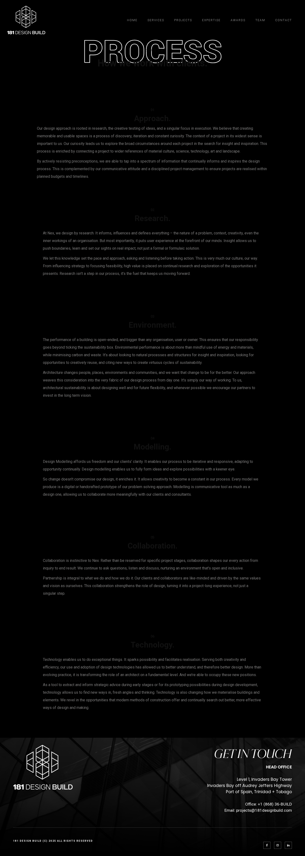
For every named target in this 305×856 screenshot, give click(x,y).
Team (260, 20)
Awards (238, 20)
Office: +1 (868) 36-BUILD (268, 804)
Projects (183, 20)
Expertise (211, 20)
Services (155, 20)
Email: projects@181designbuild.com (258, 810)
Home (132, 20)
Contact (283, 20)
